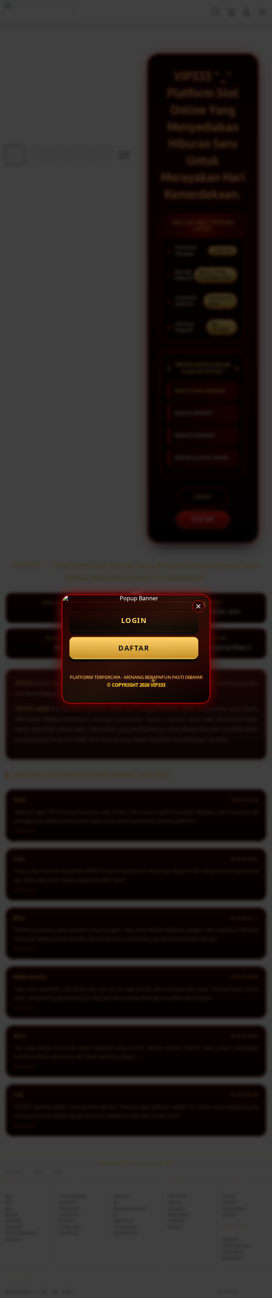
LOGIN (134, 620)
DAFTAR (133, 648)
